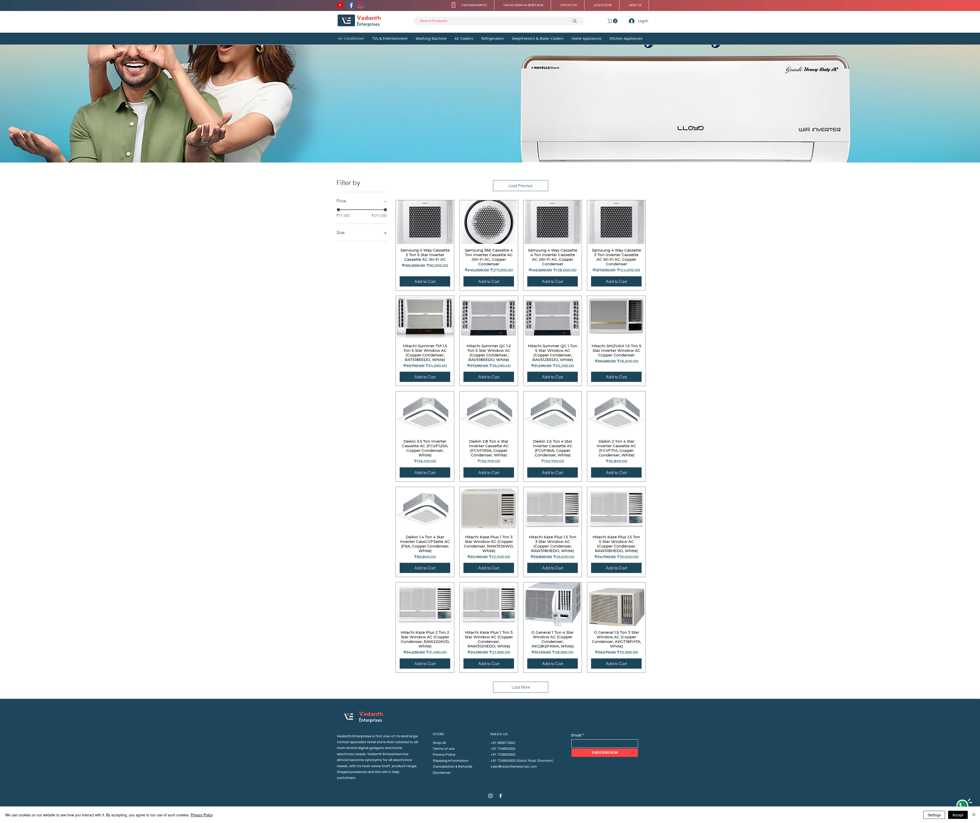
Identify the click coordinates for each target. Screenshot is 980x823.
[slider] (338, 210)
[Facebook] (350, 5)
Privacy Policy (202, 814)
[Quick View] (425, 222)
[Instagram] (361, 5)
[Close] (974, 815)
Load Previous (521, 185)
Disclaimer (442, 772)
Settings (934, 814)
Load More (521, 687)
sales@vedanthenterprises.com (514, 766)
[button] (474, 5)
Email (576, 735)
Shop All (439, 742)
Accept (957, 814)
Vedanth (369, 18)
